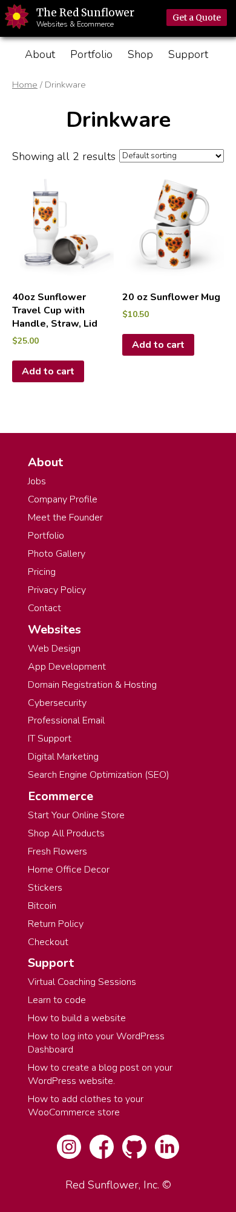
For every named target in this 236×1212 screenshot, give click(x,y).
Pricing (42, 572)
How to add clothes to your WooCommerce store (85, 1105)
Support (188, 54)
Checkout (48, 942)
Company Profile (62, 499)
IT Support (49, 738)
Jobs (37, 481)
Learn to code (57, 1000)
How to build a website (77, 1018)
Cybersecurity (57, 703)
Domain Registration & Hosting (92, 684)
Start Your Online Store (76, 815)
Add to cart (48, 371)
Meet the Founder (65, 517)
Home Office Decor (69, 869)
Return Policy (56, 924)
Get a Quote (196, 17)
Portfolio (91, 54)
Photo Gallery (56, 553)
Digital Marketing (63, 756)
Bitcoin (42, 905)
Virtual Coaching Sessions (82, 982)
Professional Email (66, 720)
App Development (67, 666)
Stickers (45, 887)
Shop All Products (66, 833)
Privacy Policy (57, 590)
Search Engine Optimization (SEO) (98, 774)
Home (25, 85)
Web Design (54, 648)
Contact (44, 608)
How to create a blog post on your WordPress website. (100, 1074)
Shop (140, 54)
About (40, 54)
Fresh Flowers (57, 851)
